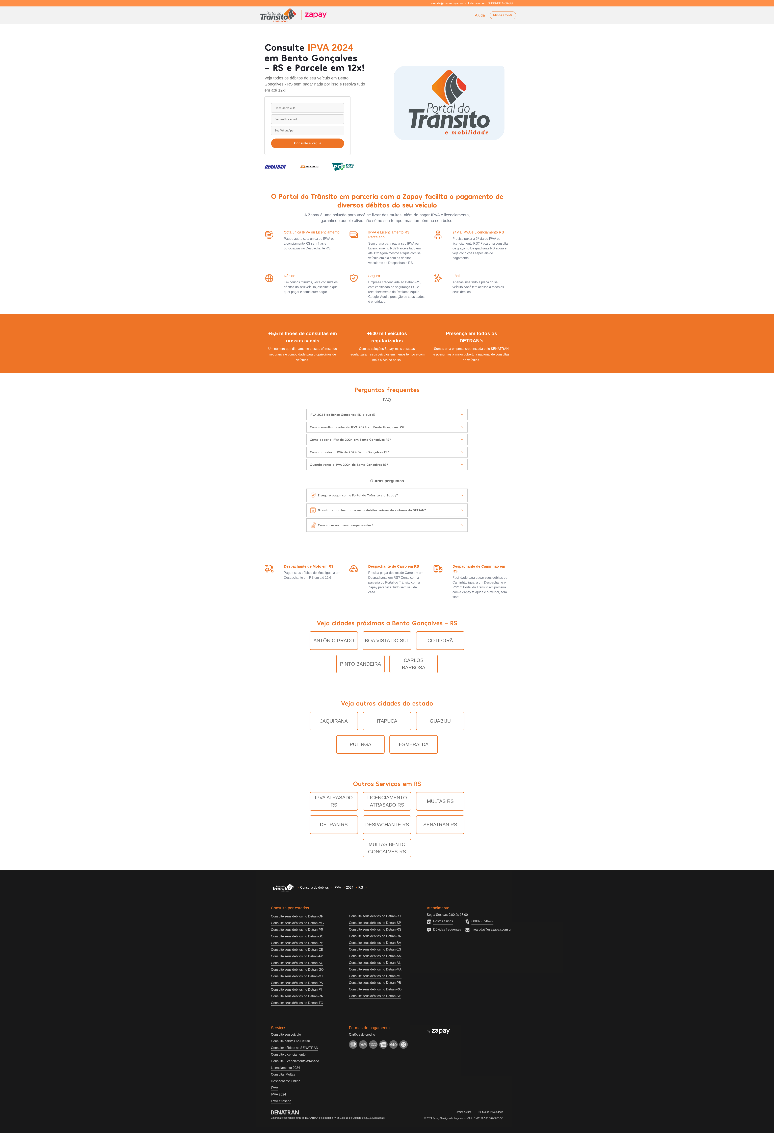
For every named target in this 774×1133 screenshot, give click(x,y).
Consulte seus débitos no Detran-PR (297, 929)
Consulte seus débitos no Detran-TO (297, 1003)
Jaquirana (334, 721)
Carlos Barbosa (413, 664)
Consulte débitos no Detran (290, 1041)
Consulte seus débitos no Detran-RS (375, 929)
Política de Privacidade (490, 1112)
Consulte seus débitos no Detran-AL (375, 962)
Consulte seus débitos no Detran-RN (375, 936)
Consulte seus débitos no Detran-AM (375, 956)
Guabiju (440, 721)
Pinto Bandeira (360, 664)
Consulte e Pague (307, 143)
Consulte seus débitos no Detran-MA (375, 969)
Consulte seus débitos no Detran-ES (375, 949)
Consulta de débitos (314, 887)
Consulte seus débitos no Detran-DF (297, 916)
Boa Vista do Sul (387, 640)
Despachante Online (285, 1081)
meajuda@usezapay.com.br (491, 929)
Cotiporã (440, 640)
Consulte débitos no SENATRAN (294, 1048)
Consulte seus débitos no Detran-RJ (375, 916)
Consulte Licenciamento (288, 1054)
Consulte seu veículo (286, 1034)
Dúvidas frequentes (447, 929)
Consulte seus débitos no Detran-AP (297, 956)
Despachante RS (387, 824)
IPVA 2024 (278, 1094)
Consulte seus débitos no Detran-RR (297, 996)
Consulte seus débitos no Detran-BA (375, 942)
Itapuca (387, 721)
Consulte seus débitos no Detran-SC (297, 936)
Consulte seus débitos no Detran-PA (297, 983)
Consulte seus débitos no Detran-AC (297, 963)
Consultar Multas (283, 1074)
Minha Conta (503, 15)
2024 (349, 887)
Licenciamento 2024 (285, 1067)
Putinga (360, 744)
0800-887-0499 (482, 921)
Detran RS (334, 824)
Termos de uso (463, 1112)
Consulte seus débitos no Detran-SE (375, 996)
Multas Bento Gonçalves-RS (387, 848)
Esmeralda (414, 744)
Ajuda (480, 15)
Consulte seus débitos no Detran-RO (375, 989)
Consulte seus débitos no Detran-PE (297, 943)
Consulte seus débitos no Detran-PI (296, 989)
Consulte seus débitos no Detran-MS (375, 976)
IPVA (337, 887)
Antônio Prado (333, 640)
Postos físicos (443, 921)
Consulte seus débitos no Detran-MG (297, 923)
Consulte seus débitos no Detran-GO (297, 969)
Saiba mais (378, 1117)
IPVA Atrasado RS (334, 801)
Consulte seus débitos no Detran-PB (375, 982)
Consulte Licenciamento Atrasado (295, 1061)
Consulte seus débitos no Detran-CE (297, 949)
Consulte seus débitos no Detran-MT (297, 976)
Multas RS (440, 801)
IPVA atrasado (281, 1101)
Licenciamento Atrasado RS (387, 801)
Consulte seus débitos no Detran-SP (375, 923)
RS (360, 887)
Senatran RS (440, 824)
